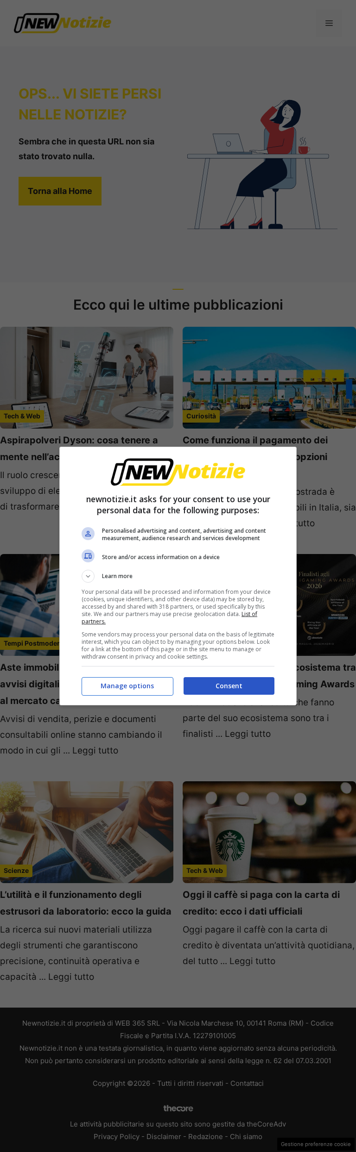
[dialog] (178, 576)
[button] (178, 576)
